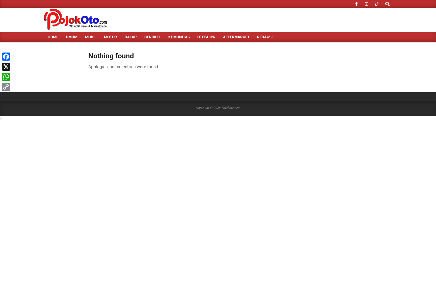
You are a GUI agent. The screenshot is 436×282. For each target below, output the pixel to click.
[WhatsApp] (6, 77)
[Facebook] (6, 57)
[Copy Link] (6, 87)
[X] (6, 67)
